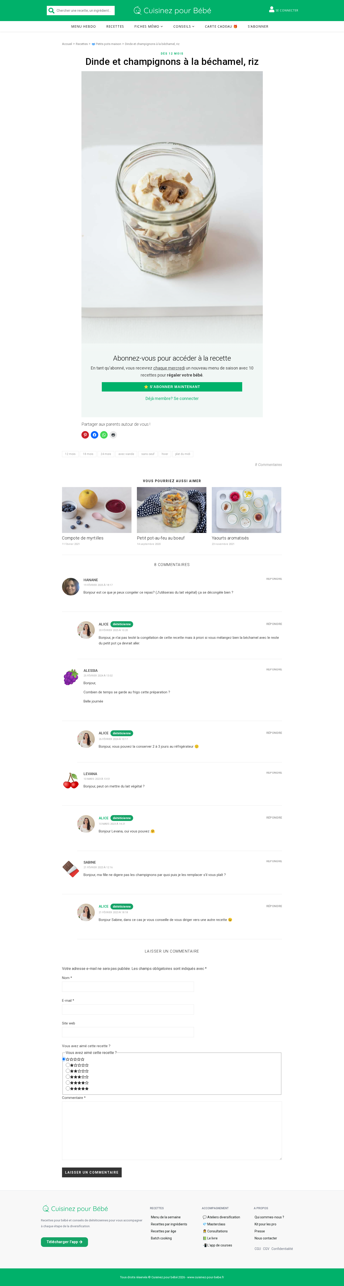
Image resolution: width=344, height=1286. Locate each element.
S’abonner (258, 26)
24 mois (106, 454)
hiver (165, 454)
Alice (104, 818)
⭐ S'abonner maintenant (172, 387)
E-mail (68, 1000)
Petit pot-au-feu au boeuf (161, 538)
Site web (68, 1023)
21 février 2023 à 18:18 (113, 912)
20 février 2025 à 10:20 (113, 630)
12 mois (70, 454)
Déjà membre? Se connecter (172, 398)
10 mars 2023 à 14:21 (112, 823)
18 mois (88, 454)
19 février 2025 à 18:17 (98, 585)
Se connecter (287, 10)
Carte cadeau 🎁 (221, 26)
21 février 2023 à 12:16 (98, 867)
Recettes (115, 26)
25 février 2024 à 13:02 (98, 675)
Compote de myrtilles (82, 538)
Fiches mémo (146, 26)
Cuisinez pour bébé (173, 10)
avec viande (126, 454)
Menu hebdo (83, 26)
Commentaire (74, 1098)
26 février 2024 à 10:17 (113, 739)
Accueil (67, 44)
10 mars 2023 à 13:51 (97, 778)
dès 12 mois (172, 53)
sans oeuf (147, 454)
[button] (64, 1242)
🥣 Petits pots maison (106, 44)
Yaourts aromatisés (230, 538)
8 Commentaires (268, 464)
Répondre (274, 578)
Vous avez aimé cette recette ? (86, 1046)
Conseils (182, 26)
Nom (67, 978)
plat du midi (182, 454)
